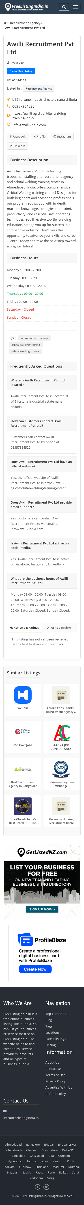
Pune (51, 1172)
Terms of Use (55, 1075)
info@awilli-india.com (29, 125)
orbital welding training (25, 345)
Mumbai (74, 1167)
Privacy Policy (55, 1081)
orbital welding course (25, 351)
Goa (51, 1156)
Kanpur (57, 1161)
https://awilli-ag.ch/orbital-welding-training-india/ (40, 115)
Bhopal (49, 1144)
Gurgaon (64, 1156)
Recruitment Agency (25, 23)
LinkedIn (19, 146)
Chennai (31, 1150)
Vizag (50, 1178)
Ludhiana (42, 1167)
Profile (41, 136)
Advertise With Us (58, 1087)
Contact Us (53, 1069)
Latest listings (55, 1039)
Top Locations (55, 1014)
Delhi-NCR (68, 1150)
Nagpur (12, 1172)
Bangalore (33, 1144)
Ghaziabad (37, 1156)
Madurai (58, 1167)
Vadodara (36, 1178)
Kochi (70, 1161)
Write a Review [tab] (60, 628)
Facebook (19, 136)
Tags (48, 1026)
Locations (52, 1032)
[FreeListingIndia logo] (26, 7)
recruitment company (34, 338)
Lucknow (25, 1167)
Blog (48, 1020)
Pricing (50, 1045)
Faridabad (18, 1156)
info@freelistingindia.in (21, 1118)
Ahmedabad (13, 1144)
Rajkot (63, 1172)
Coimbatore (50, 1150)
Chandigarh (14, 1150)
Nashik (26, 1172)
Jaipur (44, 1161)
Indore (31, 1161)
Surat (75, 1172)
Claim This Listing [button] (21, 71)
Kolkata (9, 1167)
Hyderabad (15, 1161)
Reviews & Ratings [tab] (26, 628)
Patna (39, 1172)
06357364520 (23, 106)
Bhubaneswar (67, 1144)
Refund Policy (55, 1094)
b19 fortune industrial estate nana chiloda (44, 99)
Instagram (64, 136)
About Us (52, 1062)
